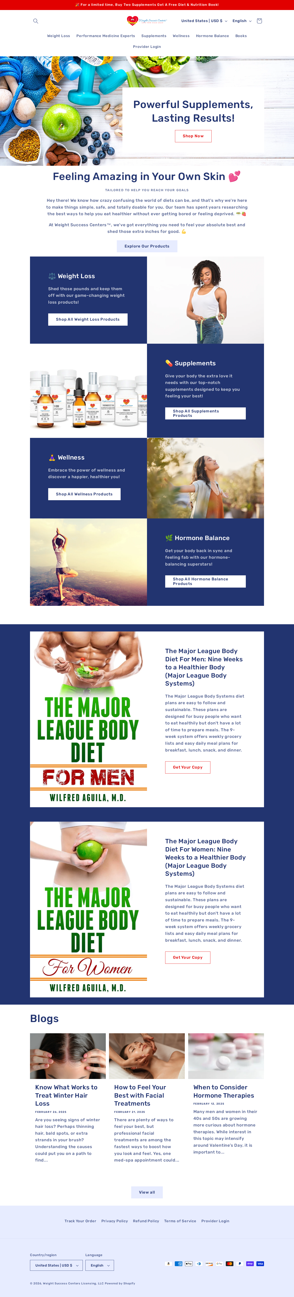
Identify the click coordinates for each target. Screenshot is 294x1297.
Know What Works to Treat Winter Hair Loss (66, 1095)
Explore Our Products (147, 246)
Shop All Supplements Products (196, 413)
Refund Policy (146, 1221)
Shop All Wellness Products (84, 494)
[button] (35, 21)
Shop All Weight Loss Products (88, 319)
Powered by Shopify (120, 1283)
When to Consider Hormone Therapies (223, 1091)
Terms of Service (180, 1221)
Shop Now (193, 136)
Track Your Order (80, 1221)
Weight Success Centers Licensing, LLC (73, 1283)
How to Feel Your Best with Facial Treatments (140, 1095)
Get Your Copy (188, 767)
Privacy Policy (114, 1221)
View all (147, 1192)
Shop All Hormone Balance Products (200, 581)
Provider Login (215, 1221)
